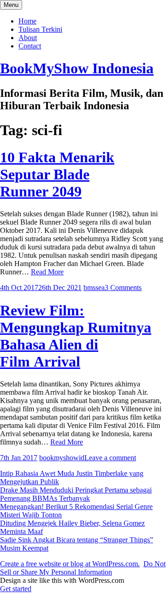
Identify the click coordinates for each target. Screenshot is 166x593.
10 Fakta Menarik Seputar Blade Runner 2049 (57, 174)
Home (27, 21)
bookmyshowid (61, 458)
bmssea (94, 287)
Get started (15, 589)
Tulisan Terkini (40, 29)
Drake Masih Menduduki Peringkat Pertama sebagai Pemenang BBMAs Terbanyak (76, 494)
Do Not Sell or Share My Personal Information (83, 568)
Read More (47, 272)
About (27, 38)
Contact (29, 46)
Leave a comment (110, 458)
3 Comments (123, 287)
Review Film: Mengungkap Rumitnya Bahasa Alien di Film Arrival (75, 336)
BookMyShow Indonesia (77, 68)
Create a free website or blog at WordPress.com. (70, 564)
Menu (11, 4)
